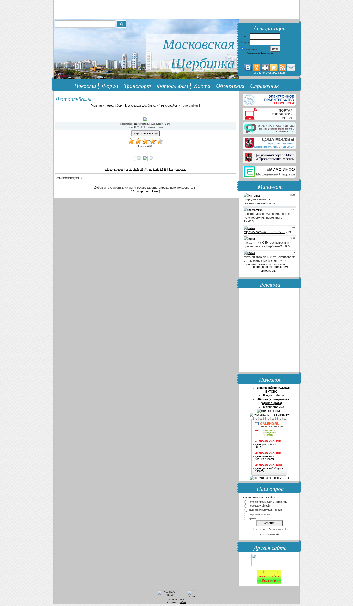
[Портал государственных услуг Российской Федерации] (269, 98)
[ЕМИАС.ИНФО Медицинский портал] (269, 170)
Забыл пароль (253, 53)
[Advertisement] (269, 331)
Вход (155, 191)
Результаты (260, 529)
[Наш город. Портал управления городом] (269, 127)
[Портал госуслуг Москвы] (269, 113)
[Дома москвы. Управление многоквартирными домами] (269, 142)
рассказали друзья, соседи (265, 510)
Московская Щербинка (140, 105)
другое (253, 518)
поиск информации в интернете (268, 501)
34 (127, 169)
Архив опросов (276, 529)
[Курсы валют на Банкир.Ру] (270, 414)
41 (154, 169)
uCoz (183, 602)
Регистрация (267, 53)
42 (157, 169)
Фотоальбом (172, 85)
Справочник (264, 85)
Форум (110, 85)
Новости (85, 85)
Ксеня (160, 127)
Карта (202, 85)
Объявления (230, 85)
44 (165, 169)
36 (134, 169)
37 (137, 169)
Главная (96, 105)
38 (141, 169)
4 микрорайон (168, 105)
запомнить (250, 49)
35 (130, 169)
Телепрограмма (273, 407)
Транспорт (137, 85)
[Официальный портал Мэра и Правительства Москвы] (269, 156)
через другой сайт (260, 505)
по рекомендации (259, 514)
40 (150, 169)
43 (161, 169)
